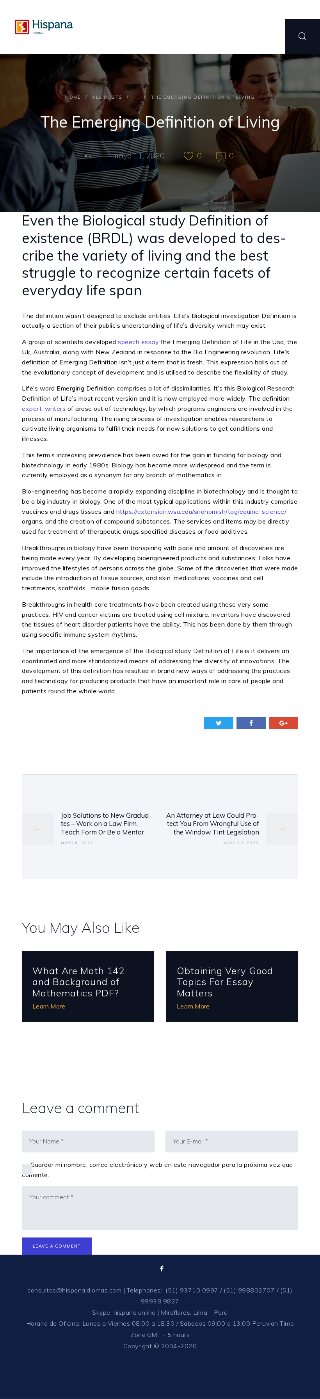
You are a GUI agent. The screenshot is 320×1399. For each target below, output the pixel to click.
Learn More (48, 1006)
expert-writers (44, 408)
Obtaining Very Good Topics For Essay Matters (225, 982)
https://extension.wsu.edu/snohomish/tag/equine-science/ (201, 511)
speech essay (138, 342)
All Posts (107, 97)
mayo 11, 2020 (138, 155)
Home (73, 97)
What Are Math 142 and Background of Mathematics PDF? (78, 982)
